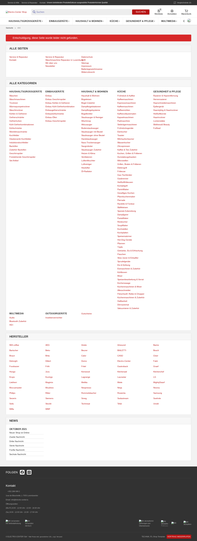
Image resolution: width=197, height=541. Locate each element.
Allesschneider (124, 290)
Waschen (13, 96)
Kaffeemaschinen (125, 99)
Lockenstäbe (159, 121)
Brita (47, 356)
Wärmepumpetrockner (19, 106)
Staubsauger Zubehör (91, 150)
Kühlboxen (122, 272)
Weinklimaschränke (18, 132)
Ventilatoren (86, 157)
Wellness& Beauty (161, 124)
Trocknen (13, 103)
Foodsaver (14, 366)
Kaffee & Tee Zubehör (127, 150)
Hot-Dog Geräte (124, 240)
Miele (119, 382)
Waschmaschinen (17, 99)
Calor (83, 356)
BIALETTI (121, 350)
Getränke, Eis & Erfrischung (130, 250)
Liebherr (13, 382)
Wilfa (11, 409)
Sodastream (122, 398)
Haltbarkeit (122, 301)
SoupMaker (122, 225)
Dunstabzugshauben (126, 157)
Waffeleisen (122, 207)
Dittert (48, 361)
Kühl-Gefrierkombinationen (21, 124)
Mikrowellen (122, 160)
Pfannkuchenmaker (126, 196)
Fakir (155, 361)
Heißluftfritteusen (125, 182)
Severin (12, 398)
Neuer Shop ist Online (19, 432)
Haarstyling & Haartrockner (165, 110)
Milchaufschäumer (125, 139)
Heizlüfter (85, 168)
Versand (59, 537)
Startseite (9, 28)
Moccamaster (15, 388)
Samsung (157, 393)
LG (154, 377)
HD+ (11, 325)
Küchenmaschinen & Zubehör (131, 297)
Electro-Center (124, 361)
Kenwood (85, 372)
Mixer (119, 276)
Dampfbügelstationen (91, 106)
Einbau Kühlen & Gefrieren (57, 103)
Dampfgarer (122, 214)
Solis (11, 404)
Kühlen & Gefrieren (18, 114)
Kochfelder (14, 135)
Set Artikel (13, 160)
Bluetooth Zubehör (17, 321)
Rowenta (121, 393)
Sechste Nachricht (17, 454)
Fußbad (157, 128)
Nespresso (86, 388)
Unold (156, 404)
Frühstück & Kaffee (126, 96)
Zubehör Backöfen (17, 150)
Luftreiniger (86, 164)
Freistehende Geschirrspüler (22, 157)
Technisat (85, 404)
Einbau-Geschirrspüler (55, 121)
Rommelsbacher (88, 393)
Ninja (119, 388)
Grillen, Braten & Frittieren (129, 164)
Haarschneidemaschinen (164, 103)
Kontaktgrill (122, 186)
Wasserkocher (123, 142)
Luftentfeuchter (88, 160)
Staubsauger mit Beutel (92, 132)
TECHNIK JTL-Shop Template (153, 537)
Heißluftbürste (159, 114)
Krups (12, 377)
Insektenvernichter (53, 317)
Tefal (119, 404)
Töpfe (120, 247)
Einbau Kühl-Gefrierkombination (60, 106)
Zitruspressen (123, 146)
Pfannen (121, 243)
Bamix (156, 345)
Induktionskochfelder (18, 142)
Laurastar (121, 377)
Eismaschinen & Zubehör (128, 268)
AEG (47, 345)
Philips (12, 393)
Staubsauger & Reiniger (92, 117)
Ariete (84, 345)
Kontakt (43, 3)
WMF (47, 409)
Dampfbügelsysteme (90, 110)
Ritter (47, 393)
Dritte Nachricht (16, 441)
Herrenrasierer (160, 99)
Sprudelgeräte (123, 261)
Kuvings (49, 377)
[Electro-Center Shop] (16, 12)
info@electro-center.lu (19, 500)
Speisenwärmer (124, 236)
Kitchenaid (122, 372)
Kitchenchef (158, 372)
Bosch (156, 350)
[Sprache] (189, 20)
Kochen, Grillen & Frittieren (129, 153)
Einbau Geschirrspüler (55, 99)
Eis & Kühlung (123, 265)
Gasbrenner (122, 178)
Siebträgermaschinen (127, 124)
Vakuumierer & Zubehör (128, 308)
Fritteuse (121, 171)
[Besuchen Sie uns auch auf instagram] (29, 472)
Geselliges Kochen (125, 193)
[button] (189, 472)
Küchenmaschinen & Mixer (129, 286)
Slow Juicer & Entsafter (127, 258)
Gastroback (122, 366)
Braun (12, 356)
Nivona (156, 388)
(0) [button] (184, 3)
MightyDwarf (159, 382)
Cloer (155, 356)
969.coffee (14, 345)
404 (18, 28)
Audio (12, 317)
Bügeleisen (86, 99)
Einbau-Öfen (51, 117)
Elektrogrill (122, 168)
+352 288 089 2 (13, 491)
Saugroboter (87, 146)
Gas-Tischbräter (124, 175)
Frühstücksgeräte (125, 128)
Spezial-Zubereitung (126, 211)
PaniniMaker (123, 189)
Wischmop (86, 121)
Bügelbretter (87, 114)
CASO (120, 356)
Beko (47, 350)
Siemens (49, 398)
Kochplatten (122, 232)
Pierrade (121, 200)
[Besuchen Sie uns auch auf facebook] (22, 472)
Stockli (48, 404)
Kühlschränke (15, 128)
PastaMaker (122, 218)
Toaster (120, 135)
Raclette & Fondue (125, 204)
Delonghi (13, 361)
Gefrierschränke (16, 117)
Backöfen (13, 146)
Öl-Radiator (86, 171)
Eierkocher (122, 132)
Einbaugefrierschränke (55, 110)
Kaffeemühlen (123, 110)
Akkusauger (86, 124)
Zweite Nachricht (17, 437)
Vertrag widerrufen (179, 537)
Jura (47, 372)
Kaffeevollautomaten (126, 114)
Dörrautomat (123, 305)
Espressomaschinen (126, 103)
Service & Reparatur (29, 3)
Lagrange (85, 377)
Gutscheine (86, 313)
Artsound (121, 345)
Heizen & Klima (88, 153)
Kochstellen (122, 229)
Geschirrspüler (16, 153)
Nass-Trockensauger (90, 142)
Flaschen (121, 254)
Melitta (84, 382)
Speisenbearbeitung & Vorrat (130, 279)
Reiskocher (122, 222)
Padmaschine (123, 121)
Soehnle (157, 398)
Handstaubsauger (89, 139)
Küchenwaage (123, 283)
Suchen (141, 12)
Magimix (49, 382)
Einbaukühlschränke (54, 114)
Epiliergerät (158, 106)
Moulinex (49, 388)
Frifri (47, 366)
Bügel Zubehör (88, 103)
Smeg (84, 398)
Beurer (84, 350)
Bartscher (13, 350)
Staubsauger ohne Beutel (93, 135)
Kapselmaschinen (125, 117)
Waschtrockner (16, 110)
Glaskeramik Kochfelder (20, 139)
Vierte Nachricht (16, 445)
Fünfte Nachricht (17, 450)
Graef (155, 366)
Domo (84, 361)
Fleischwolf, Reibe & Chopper (130, 294)
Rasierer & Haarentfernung (165, 96)
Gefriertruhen (15, 121)
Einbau (48, 96)
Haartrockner (159, 117)
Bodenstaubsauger (90, 128)
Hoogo (12, 372)
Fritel (83, 366)
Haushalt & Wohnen (90, 96)
